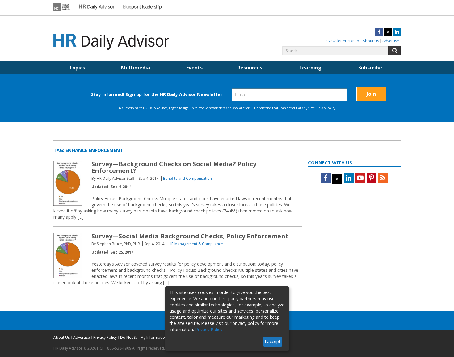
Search (394, 50)
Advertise (390, 41)
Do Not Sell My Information (143, 337)
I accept (272, 341)
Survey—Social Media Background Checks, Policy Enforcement (189, 236)
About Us (371, 41)
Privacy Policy (105, 337)
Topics (77, 67)
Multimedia (135, 67)
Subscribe (370, 67)
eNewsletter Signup (342, 41)
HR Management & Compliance (196, 243)
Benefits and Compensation (187, 178)
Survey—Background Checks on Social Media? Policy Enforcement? (173, 167)
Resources (249, 67)
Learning (310, 67)
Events (194, 67)
